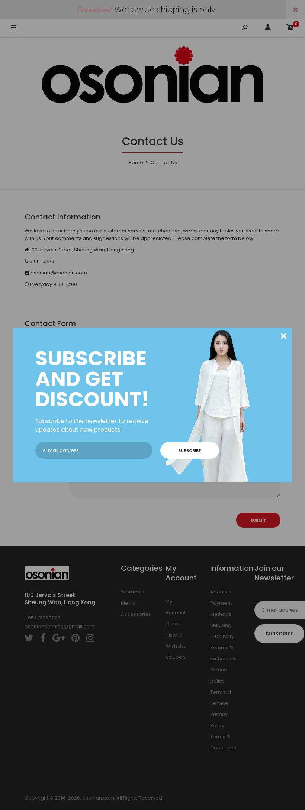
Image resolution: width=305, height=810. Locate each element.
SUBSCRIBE (189, 450)
